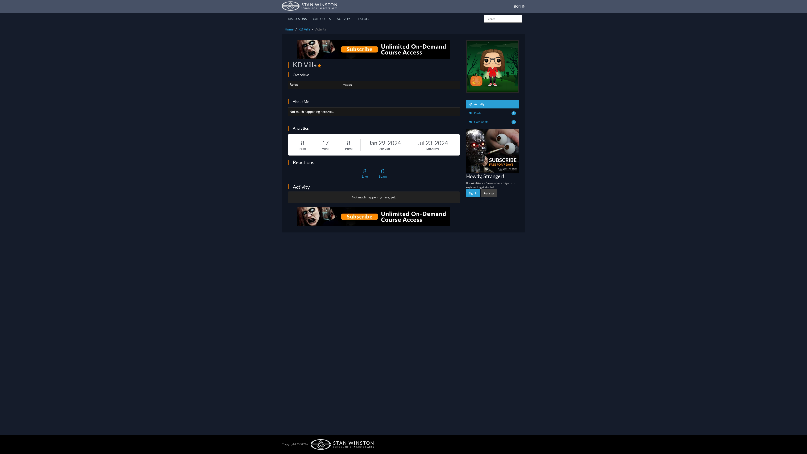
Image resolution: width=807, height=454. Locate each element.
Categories (322, 19)
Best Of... (362, 19)
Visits (325, 148)
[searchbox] (503, 19)
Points (348, 148)
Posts (302, 148)
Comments (494, 122)
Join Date (385, 148)
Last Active (432, 148)
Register (489, 193)
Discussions (297, 19)
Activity (343, 19)
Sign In (519, 6)
